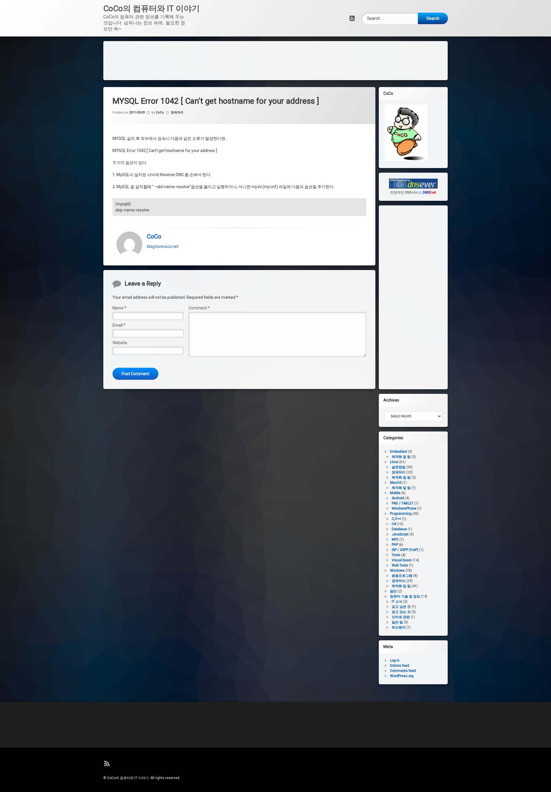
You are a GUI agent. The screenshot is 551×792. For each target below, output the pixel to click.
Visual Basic (402, 560)
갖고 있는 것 (401, 612)
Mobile (395, 493)
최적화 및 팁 (401, 457)
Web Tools (400, 565)
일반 (393, 591)
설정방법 (399, 467)
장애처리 (177, 112)
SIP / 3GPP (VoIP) (405, 550)
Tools (396, 555)
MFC (395, 539)
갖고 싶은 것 (401, 607)
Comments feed (403, 671)
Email (118, 325)
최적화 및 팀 (401, 477)
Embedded (398, 452)
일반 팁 (397, 622)
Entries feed (399, 666)
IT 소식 (397, 602)
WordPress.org (402, 676)
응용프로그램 (402, 576)
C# (394, 524)
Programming (401, 514)
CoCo (160, 112)
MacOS (395, 483)
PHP (395, 545)
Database (399, 529)
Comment (199, 308)
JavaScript (400, 534)
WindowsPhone (404, 508)
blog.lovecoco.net (163, 246)
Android (398, 498)
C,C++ (396, 519)
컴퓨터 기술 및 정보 (405, 596)
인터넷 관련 (401, 617)
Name (119, 308)
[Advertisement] (275, 60)
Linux (394, 462)
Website (119, 342)
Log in (394, 660)
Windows (397, 571)
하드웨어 (399, 627)
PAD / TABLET (403, 503)
